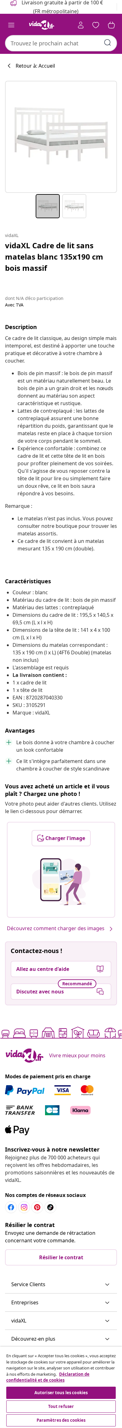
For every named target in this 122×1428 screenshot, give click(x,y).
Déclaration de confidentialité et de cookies (47, 1377)
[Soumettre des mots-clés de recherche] (108, 43)
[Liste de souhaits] (96, 25)
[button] (61, 1285)
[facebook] (11, 1207)
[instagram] (24, 1207)
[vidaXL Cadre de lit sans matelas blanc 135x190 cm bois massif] (61, 136)
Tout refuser (61, 1406)
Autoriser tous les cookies (61, 1392)
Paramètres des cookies (61, 1420)
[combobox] (61, 43)
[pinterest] (37, 1207)
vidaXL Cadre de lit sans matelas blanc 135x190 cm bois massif (54, 256)
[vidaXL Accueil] (41, 25)
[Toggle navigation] (11, 25)
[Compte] (81, 25)
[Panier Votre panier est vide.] (111, 25)
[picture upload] (61, 882)
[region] (61, 1387)
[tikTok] (50, 1207)
